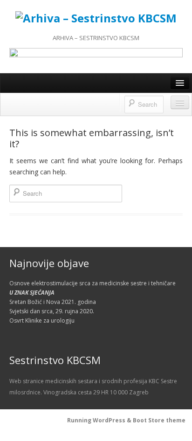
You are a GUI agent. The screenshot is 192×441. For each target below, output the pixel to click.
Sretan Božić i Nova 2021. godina (52, 302)
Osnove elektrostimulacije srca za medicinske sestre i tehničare (92, 283)
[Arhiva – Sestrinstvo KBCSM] (96, 17)
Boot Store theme (159, 420)
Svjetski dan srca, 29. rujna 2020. (51, 311)
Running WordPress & (100, 420)
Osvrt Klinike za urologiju (42, 320)
